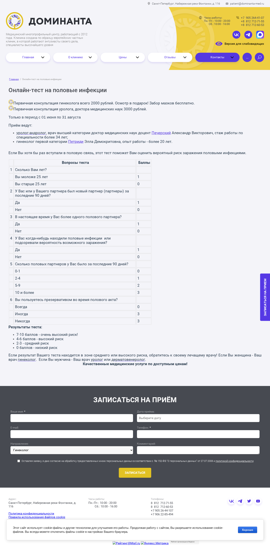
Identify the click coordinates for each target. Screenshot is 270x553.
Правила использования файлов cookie (36, 517)
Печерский (161, 133)
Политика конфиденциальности (31, 513)
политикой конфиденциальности (235, 460)
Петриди (75, 141)
